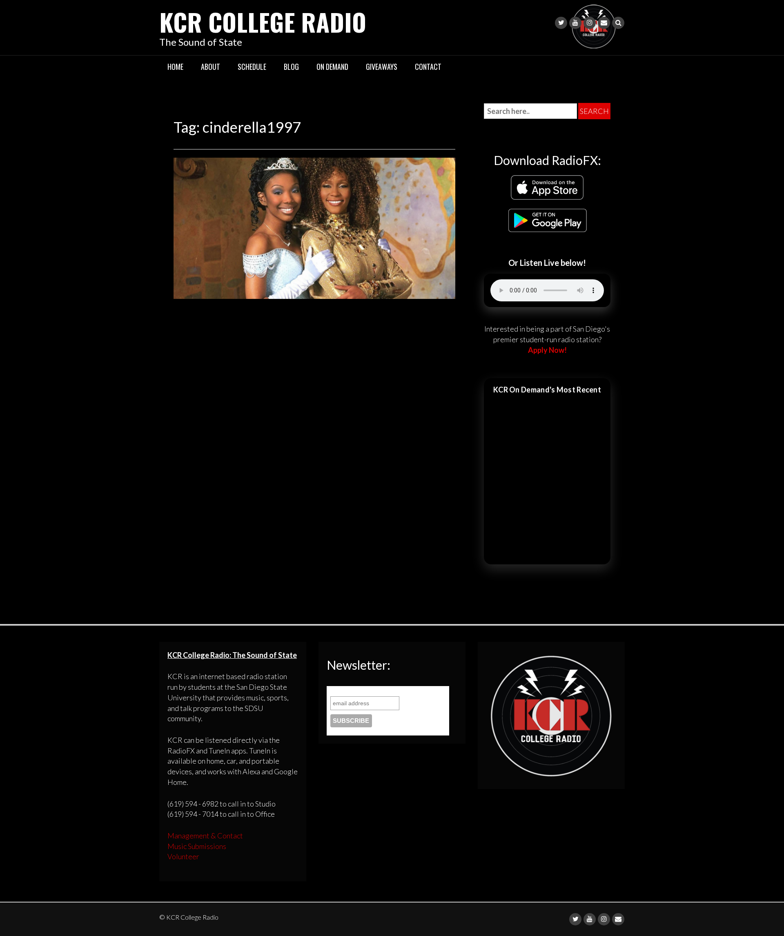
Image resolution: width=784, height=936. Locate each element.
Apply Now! (547, 349)
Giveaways (381, 66)
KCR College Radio (262, 21)
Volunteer (183, 856)
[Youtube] (575, 23)
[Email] (604, 23)
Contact (428, 66)
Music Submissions (196, 846)
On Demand (332, 66)
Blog (291, 66)
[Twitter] (561, 23)
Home (175, 66)
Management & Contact (205, 835)
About (210, 66)
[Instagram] (590, 23)
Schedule (252, 66)
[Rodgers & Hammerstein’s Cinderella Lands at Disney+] (314, 227)
